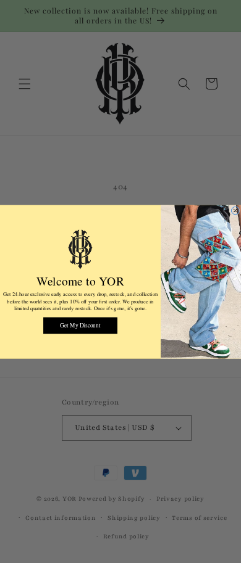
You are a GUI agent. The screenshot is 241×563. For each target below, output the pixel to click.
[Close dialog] (235, 210)
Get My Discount (80, 325)
